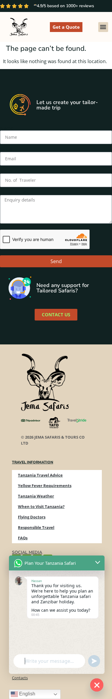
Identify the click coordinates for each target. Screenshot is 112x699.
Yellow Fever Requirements (44, 485)
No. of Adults (14, 171)
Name (6, 128)
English (26, 693)
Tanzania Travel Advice (40, 475)
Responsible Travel (36, 527)
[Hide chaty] (96, 685)
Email (6, 149)
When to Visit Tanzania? (41, 506)
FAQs (22, 538)
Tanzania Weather (36, 496)
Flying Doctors (31, 517)
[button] (103, 27)
